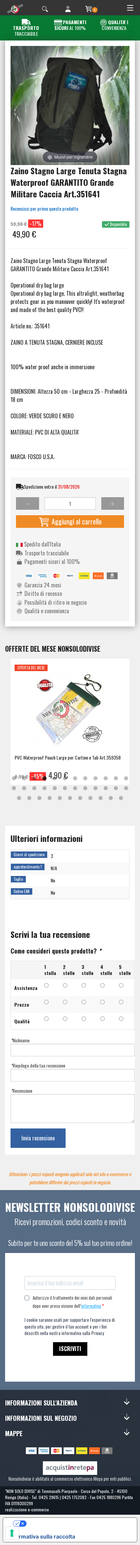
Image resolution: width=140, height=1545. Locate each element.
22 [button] (105, 788)
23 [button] (115, 788)
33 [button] (100, 798)
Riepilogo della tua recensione (38, 1065)
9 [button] (95, 778)
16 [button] (44, 788)
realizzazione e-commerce (27, 1509)
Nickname (20, 1040)
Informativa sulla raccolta (41, 1536)
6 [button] (65, 778)
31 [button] (80, 798)
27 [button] (39, 798)
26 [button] (29, 798)
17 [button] (54, 788)
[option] (70, 722)
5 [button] (54, 778)
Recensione (21, 1090)
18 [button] (65, 788)
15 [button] (34, 788)
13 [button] (14, 788)
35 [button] (121, 798)
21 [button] (95, 788)
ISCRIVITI (70, 1349)
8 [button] (85, 778)
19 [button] (75, 788)
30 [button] (70, 798)
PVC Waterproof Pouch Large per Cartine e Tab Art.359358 (68, 757)
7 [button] (75, 778)
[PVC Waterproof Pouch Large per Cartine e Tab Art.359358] (70, 712)
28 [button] (49, 798)
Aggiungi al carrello (76, 521)
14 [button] (24, 788)
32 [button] (90, 798)
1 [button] (14, 778)
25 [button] (19, 798)
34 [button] (110, 798)
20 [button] (85, 788)
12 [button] (126, 778)
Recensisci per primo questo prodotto (44, 208)
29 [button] (59, 798)
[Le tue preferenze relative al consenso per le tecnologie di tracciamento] (11, 1533)
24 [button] (126, 788)
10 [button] (105, 778)
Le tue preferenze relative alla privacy (77, 1523)
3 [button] (34, 778)
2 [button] (24, 778)
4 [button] (44, 778)
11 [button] (115, 778)
